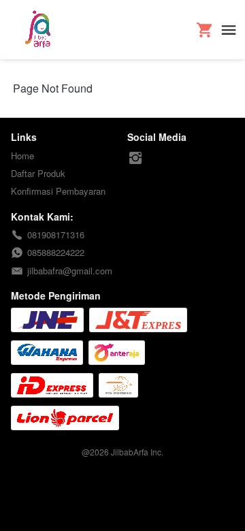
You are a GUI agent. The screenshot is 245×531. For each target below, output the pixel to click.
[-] (135, 158)
